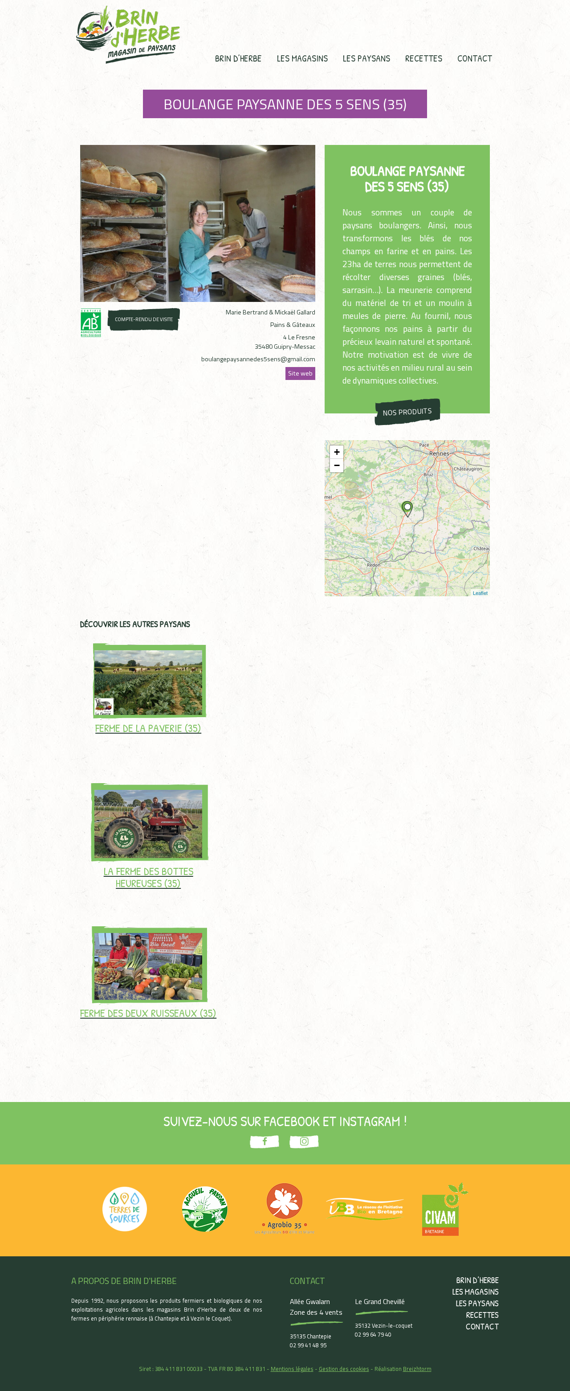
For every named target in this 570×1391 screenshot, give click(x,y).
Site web (300, 373)
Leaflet (480, 592)
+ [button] (337, 452)
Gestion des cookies (344, 1368)
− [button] (337, 465)
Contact (474, 58)
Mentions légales (292, 1368)
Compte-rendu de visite (144, 319)
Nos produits (407, 411)
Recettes (423, 58)
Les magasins (302, 58)
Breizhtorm (417, 1368)
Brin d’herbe (238, 58)
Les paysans (366, 58)
